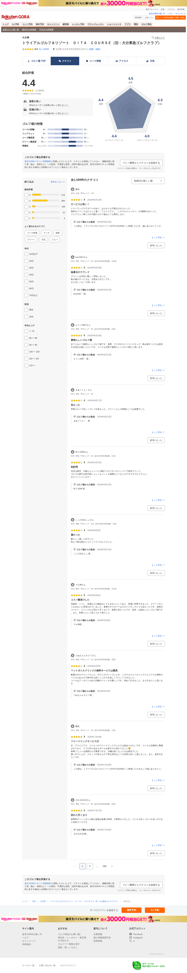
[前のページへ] (75, 866)
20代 (31, 261)
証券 (163, 9)
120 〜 (32, 365)
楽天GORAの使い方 (157, 14)
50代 (31, 281)
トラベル (170, 9)
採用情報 (98, 941)
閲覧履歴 (138, 18)
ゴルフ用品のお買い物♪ (69, 934)
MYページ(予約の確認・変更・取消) (170, 18)
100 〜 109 (34, 352)
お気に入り (149, 18)
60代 (31, 288)
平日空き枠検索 (46, 29)
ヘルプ (170, 14)
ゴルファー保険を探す (69, 944)
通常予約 (131, 910)
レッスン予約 (78, 24)
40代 (31, 274)
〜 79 (31, 331)
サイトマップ (180, 14)
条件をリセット (58, 182)
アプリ (128, 24)
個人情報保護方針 (102, 937)
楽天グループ (151, 9)
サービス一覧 (28, 965)
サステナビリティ (68, 965)
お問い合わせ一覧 (47, 965)
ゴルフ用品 (146, 24)
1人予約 (15, 24)
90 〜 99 (33, 345)
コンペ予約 (27, 24)
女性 (31, 316)
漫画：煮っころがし (68, 947)
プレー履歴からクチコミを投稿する (141, 163)
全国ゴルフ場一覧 (11, 29)
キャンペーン (53, 24)
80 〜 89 (33, 338)
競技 (136, 24)
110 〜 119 (34, 358)
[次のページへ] (112, 866)
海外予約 (40, 24)
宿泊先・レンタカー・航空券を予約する (72, 939)
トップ (5, 24)
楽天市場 (180, 9)
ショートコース (114, 24)
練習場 (66, 24)
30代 (31, 268)
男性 (31, 310)
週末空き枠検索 (29, 29)
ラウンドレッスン (96, 24)
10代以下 (33, 254)
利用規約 (26, 944)
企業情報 (98, 934)
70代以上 (33, 295)
